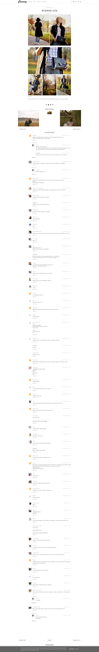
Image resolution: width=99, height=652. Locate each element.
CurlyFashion (35, 481)
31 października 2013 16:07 (66, 433)
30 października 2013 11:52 (66, 322)
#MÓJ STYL (49, 13)
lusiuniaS (34, 263)
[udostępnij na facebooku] (46, 104)
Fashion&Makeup (36, 195)
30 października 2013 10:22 (66, 285)
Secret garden (35, 434)
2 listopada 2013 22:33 (67, 538)
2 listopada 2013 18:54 (67, 525)
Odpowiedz (35, 140)
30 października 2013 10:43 (66, 300)
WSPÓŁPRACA (44, 1)
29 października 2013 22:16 (66, 178)
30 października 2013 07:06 (66, 202)
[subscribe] (80, 1)
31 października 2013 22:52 (66, 495)
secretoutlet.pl (35, 415)
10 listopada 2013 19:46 (67, 582)
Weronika (34, 568)
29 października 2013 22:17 (66, 188)
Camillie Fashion (36, 209)
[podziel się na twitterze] (48, 104)
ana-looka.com (35, 408)
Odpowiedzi (34, 142)
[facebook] (71, 1)
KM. (33, 246)
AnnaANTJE (35, 307)
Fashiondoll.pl (35, 367)
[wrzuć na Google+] (50, 104)
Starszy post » (76, 129)
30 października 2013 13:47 (66, 359)
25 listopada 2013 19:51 (67, 598)
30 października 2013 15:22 (66, 379)
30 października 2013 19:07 (66, 386)
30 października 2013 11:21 (66, 307)
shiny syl (34, 271)
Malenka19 (35, 135)
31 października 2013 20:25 (66, 474)
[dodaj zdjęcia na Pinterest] (52, 104)
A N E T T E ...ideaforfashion (38, 188)
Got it (77, 649)
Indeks (49, 640)
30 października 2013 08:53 (66, 238)
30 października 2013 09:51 (66, 271)
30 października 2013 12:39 (66, 152)
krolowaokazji (35, 360)
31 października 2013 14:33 (66, 426)
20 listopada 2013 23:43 (67, 606)
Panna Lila (34, 582)
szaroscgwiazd (35, 455)
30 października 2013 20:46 (66, 401)
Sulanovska (35, 510)
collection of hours (36, 161)
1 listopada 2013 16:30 (67, 510)
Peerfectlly (34, 314)
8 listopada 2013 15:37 (67, 559)
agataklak (34, 495)
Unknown (34, 293)
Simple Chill (35, 224)
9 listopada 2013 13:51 (67, 575)
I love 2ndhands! (36, 538)
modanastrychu (35, 352)
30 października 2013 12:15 (66, 338)
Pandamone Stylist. (36, 178)
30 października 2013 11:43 (66, 314)
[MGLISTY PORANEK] (28, 126)
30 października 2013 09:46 (66, 262)
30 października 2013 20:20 (66, 393)
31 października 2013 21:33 (66, 481)
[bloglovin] (75, 1)
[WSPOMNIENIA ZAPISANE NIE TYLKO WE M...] (70, 126)
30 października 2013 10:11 (66, 278)
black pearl (35, 545)
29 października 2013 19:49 (66, 135)
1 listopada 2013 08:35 (67, 502)
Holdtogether (35, 217)
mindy (34, 474)
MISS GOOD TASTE (36, 607)
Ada (33, 401)
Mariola (34, 518)
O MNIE (34, 1)
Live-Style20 (35, 238)
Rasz (33, 575)
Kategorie (30, 1)
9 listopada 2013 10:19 (67, 568)
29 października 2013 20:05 (66, 144)
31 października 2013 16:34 (66, 441)
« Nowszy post (22, 129)
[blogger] (78, 1)
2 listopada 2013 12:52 (67, 518)
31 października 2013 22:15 (66, 488)
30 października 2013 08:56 (66, 254)
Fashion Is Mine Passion (37, 590)
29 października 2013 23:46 (66, 195)
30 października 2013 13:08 (66, 352)
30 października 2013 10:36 (66, 293)
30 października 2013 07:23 (66, 217)
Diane (34, 426)
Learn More (72, 649)
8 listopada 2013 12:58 (67, 552)
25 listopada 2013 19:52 (67, 615)
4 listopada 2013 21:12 (67, 545)
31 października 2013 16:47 (66, 448)
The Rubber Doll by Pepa (37, 525)
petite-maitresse (35, 278)
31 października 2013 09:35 (66, 408)
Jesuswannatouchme (36, 322)
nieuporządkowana (36, 488)
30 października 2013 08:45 (66, 231)
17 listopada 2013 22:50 (67, 590)
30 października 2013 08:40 (66, 224)
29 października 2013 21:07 (66, 161)
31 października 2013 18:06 (66, 462)
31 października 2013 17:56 (66, 455)
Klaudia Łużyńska (36, 503)
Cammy (37, 144)
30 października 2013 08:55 (66, 245)
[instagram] (73, 1)
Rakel (34, 300)
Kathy (34, 386)
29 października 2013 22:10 (66, 169)
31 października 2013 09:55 (66, 415)
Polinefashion (35, 285)
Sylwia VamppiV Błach (37, 231)
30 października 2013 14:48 (66, 367)
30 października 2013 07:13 (66, 209)
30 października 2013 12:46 (66, 345)
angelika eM (35, 338)
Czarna (34, 441)
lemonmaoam (35, 379)
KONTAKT (39, 1)
